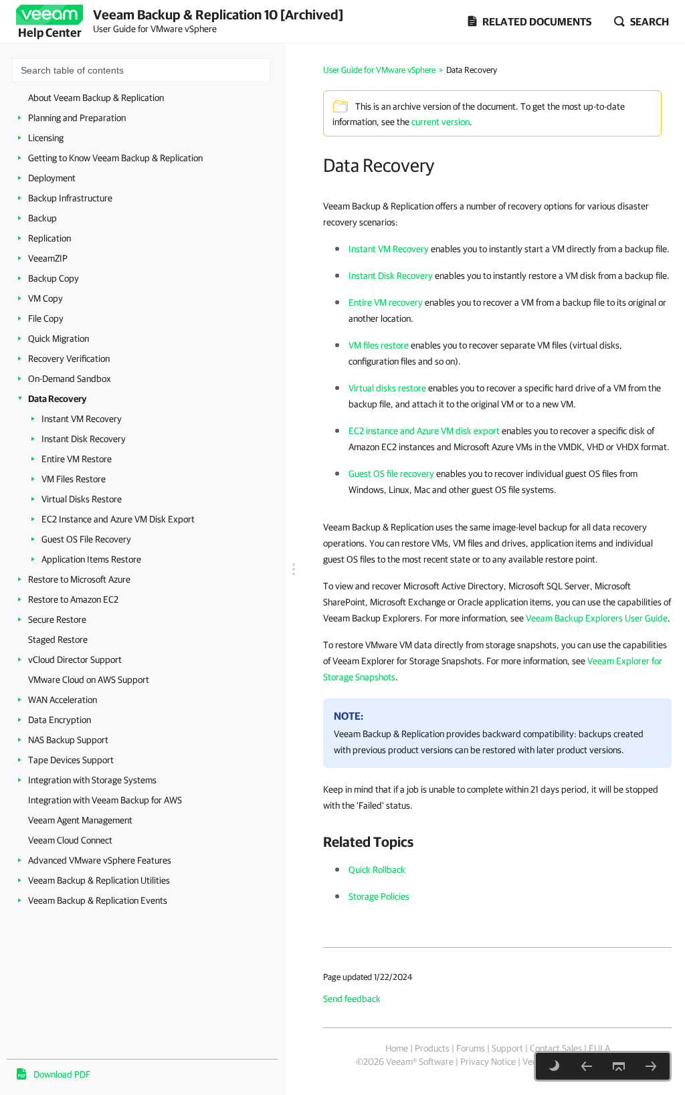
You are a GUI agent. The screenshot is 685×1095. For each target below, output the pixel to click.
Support (507, 1048)
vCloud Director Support (75, 659)
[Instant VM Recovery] (651, 1066)
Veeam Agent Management (80, 820)
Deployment (52, 178)
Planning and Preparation (77, 117)
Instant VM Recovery (81, 418)
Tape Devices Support (71, 760)
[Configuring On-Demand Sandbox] (587, 1066)
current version (440, 121)
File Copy (46, 318)
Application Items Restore (91, 559)
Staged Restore (58, 639)
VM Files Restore (73, 479)
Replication (49, 238)
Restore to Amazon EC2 (73, 599)
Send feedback (352, 998)
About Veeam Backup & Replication (96, 97)
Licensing (46, 137)
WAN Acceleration (62, 699)
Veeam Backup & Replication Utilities (99, 880)
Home (396, 1048)
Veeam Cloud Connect (70, 840)
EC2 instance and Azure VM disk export (424, 430)
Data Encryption (59, 719)
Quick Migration (58, 338)
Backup (42, 218)
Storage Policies (379, 896)
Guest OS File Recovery (86, 539)
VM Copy (45, 298)
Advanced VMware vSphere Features (99, 860)
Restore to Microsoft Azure (79, 579)
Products (432, 1048)
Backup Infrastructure (70, 198)
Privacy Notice (488, 1061)
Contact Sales (556, 1048)
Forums (470, 1048)
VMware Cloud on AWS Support (88, 679)
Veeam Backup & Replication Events (97, 900)
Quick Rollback (377, 869)
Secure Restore (57, 619)
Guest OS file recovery (391, 473)
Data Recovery (57, 398)
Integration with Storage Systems (92, 780)
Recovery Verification (69, 358)
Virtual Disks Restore (81, 499)
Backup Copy (53, 278)
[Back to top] (619, 1066)
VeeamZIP (48, 258)
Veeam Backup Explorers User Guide (597, 618)
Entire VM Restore (76, 459)
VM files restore (379, 345)
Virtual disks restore (387, 388)
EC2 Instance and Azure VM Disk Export (118, 519)
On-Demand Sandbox (69, 378)
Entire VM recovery (386, 302)
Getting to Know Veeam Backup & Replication (115, 158)
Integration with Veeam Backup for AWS (105, 800)
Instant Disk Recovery (83, 438)
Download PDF (61, 1074)
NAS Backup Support (68, 739)
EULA (599, 1048)
